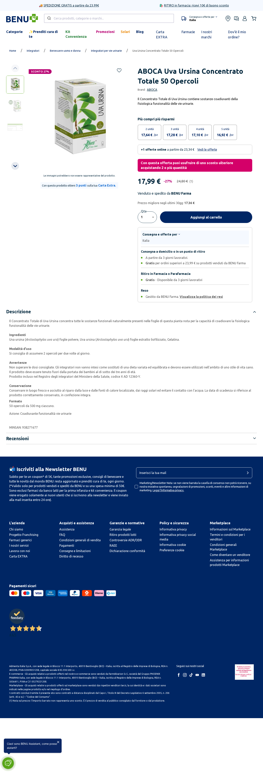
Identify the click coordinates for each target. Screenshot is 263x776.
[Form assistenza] (236, 18)
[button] (199, 18)
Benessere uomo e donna (65, 50)
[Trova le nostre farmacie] (228, 18)
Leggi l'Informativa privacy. (168, 490)
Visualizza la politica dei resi (201, 296)
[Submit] (48, 18)
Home (12, 50)
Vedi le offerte (207, 149)
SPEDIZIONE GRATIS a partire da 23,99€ (71, 5)
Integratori (33, 50)
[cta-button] (248, 472)
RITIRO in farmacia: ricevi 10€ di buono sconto (196, 5)
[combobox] (109, 18)
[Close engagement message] (58, 742)
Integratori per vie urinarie (106, 50)
